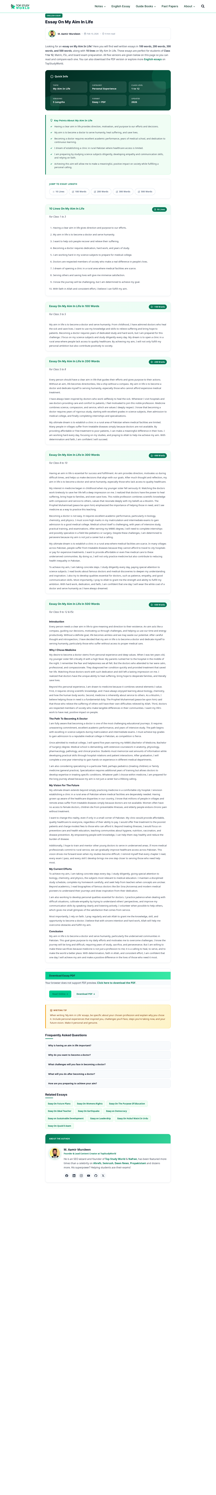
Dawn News (122, 1163)
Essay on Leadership (100, 1118)
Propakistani (138, 1163)
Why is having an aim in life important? (69, 1045)
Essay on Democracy (116, 1111)
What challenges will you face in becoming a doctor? (77, 1064)
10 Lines (60, 191)
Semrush (108, 1163)
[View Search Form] (203, 6)
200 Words (102, 191)
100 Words (80, 191)
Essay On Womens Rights (89, 1103)
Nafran (132, 1159)
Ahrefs (97, 1163)
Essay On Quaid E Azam (59, 1125)
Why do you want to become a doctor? (69, 1054)
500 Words (146, 191)
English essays (153, 59)
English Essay (120, 6)
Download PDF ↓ (86, 993)
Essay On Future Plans (59, 1103)
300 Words (124, 191)
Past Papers (170, 6)
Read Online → (60, 993)
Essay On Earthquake (88, 1111)
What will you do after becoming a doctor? (71, 1073)
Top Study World (115, 1159)
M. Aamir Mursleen (69, 33)
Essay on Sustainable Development (66, 1118)
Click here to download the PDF (116, 983)
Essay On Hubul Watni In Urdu (132, 1118)
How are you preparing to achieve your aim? (72, 1083)
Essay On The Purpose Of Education (127, 1103)
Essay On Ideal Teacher (59, 1111)
